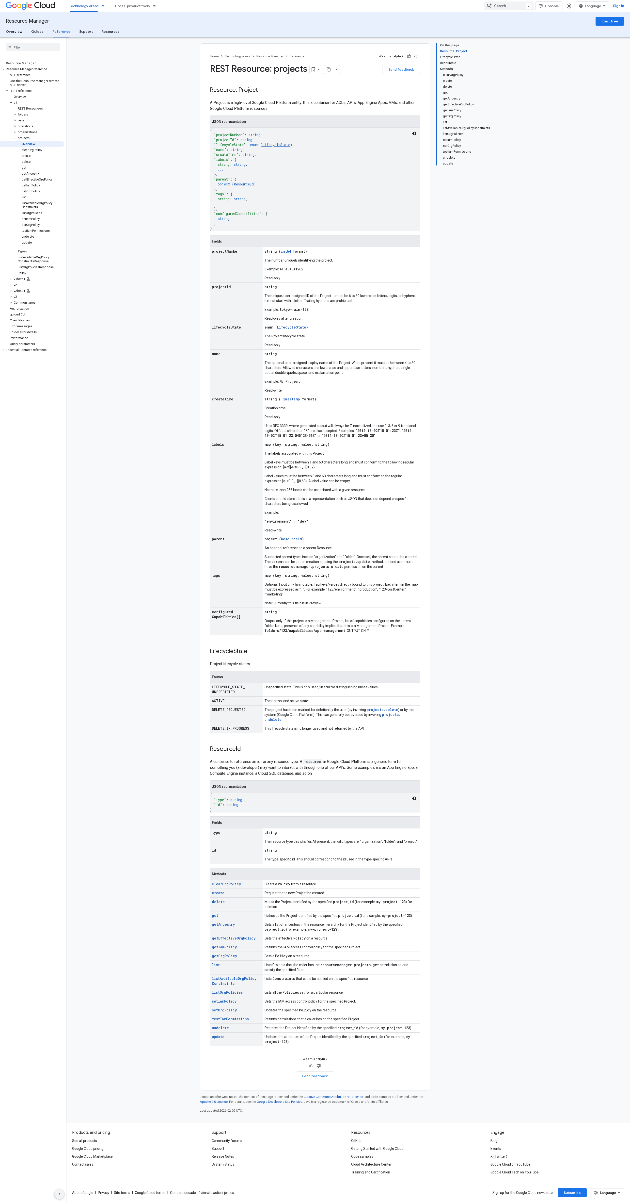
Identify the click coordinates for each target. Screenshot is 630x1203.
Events (495, 1149)
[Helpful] (409, 56)
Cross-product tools (132, 6)
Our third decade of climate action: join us (202, 1193)
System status (223, 1164)
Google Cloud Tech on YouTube (514, 1172)
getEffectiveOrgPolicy (233, 938)
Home (214, 56)
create (218, 892)
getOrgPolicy (224, 956)
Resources (111, 31)
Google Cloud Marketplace (92, 1156)
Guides (37, 31)
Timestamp (290, 399)
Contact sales (82, 1164)
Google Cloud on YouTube (510, 1164)
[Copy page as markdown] (328, 69)
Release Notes (223, 1156)
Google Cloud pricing (88, 1149)
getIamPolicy (224, 947)
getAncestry (223, 924)
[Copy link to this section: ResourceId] (246, 749)
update (218, 1036)
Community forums (227, 1141)
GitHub (356, 1141)
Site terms (122, 1193)
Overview (14, 31)
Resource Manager (27, 21)
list (216, 964)
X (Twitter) (498, 1156)
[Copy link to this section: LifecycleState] (252, 652)
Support (86, 31)
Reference (61, 31)
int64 (286, 251)
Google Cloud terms (150, 1193)
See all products (84, 1141)
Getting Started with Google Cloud (377, 1149)
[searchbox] (33, 47)
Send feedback (401, 69)
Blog (493, 1141)
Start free (609, 21)
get (215, 915)
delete (218, 901)
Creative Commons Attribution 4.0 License (333, 1097)
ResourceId (244, 184)
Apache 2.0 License (214, 1102)
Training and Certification (370, 1172)
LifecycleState (276, 144)
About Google (82, 1193)
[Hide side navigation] (59, 1194)
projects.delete (382, 709)
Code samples (362, 1156)
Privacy (103, 1193)
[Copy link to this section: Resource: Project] (263, 90)
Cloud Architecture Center (371, 1164)
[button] (32, 69)
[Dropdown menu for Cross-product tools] (156, 6)
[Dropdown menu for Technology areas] (104, 6)
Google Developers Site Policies (279, 1102)
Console (552, 6)
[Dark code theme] (414, 133)
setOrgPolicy (224, 1010)
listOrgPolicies (227, 992)
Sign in (618, 6)
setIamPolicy (224, 1001)
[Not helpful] (416, 56)
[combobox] (509, 5)
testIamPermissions (230, 1019)
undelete (220, 1027)
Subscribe (572, 1192)
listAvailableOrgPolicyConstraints (234, 981)
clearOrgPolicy (226, 884)
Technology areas (84, 6)
